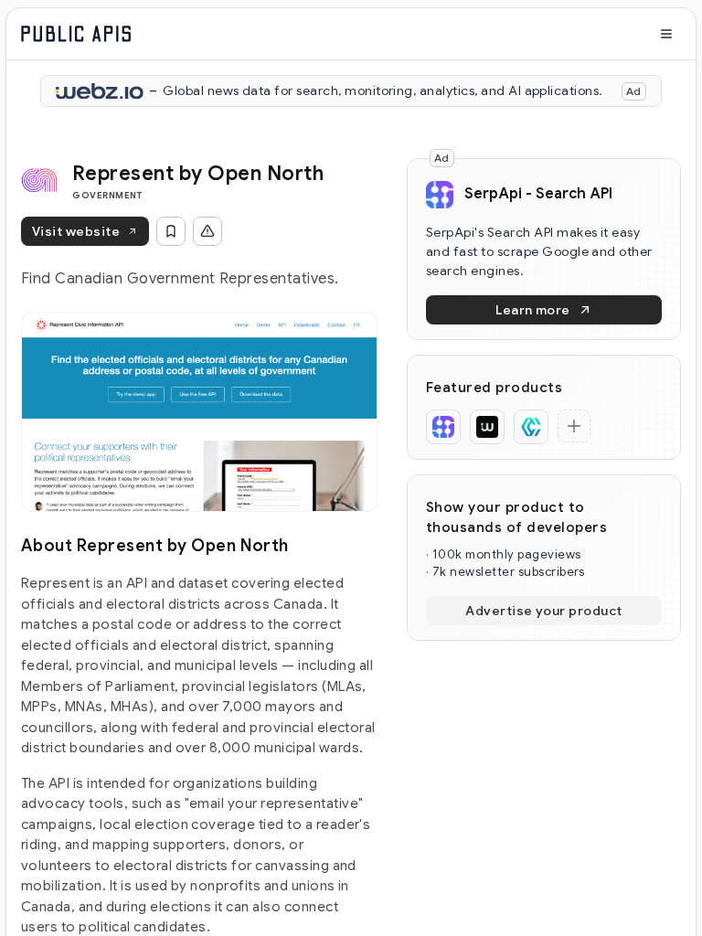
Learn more (532, 310)
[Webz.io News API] (487, 427)
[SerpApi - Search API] (443, 427)
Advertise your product (543, 610)
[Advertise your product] (574, 426)
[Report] (207, 231)
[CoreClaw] (531, 427)
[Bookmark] (171, 231)
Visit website (76, 231)
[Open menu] (666, 33)
